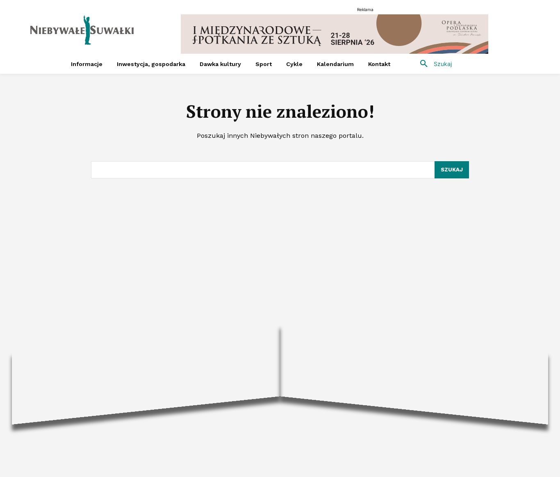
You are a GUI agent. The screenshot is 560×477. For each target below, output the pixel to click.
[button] (433, 64)
